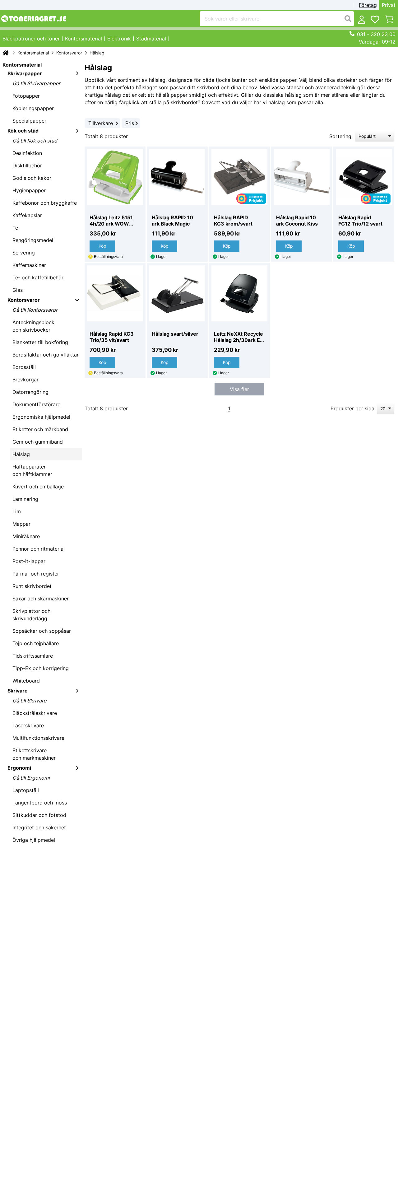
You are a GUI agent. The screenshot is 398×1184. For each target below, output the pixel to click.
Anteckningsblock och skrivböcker (33, 326)
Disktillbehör (27, 165)
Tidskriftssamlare (32, 656)
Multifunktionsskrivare (38, 738)
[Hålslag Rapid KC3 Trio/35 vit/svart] (115, 293)
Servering (23, 252)
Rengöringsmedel (32, 240)
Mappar (21, 524)
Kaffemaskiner (29, 265)
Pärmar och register (35, 574)
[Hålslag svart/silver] (177, 293)
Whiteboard (26, 681)
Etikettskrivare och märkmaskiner (34, 754)
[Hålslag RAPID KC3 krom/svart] (239, 177)
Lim (16, 511)
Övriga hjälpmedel (33, 840)
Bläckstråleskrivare (34, 713)
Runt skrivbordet (32, 586)
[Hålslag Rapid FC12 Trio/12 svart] (364, 177)
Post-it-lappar (28, 561)
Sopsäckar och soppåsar (41, 631)
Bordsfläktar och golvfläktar (45, 355)
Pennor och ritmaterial (38, 549)
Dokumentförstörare (36, 404)
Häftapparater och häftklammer (32, 470)
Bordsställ (24, 367)
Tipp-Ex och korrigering (40, 668)
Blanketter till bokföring (40, 342)
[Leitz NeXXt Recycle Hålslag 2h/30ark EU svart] (239, 293)
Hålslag (21, 454)
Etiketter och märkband (40, 429)
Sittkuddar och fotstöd (39, 815)
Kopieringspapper (33, 108)
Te (15, 228)
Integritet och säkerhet (39, 827)
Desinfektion (27, 153)
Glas (17, 290)
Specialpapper (29, 121)
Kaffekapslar (27, 215)
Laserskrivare (28, 725)
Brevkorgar (25, 379)
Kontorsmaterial (33, 52)
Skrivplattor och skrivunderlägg (31, 615)
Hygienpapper (29, 190)
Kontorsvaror (69, 52)
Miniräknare (26, 536)
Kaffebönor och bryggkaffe (44, 203)
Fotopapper (26, 96)
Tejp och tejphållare (35, 643)
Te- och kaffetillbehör (37, 277)
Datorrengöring (30, 392)
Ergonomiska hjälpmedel (41, 417)
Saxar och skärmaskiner (40, 598)
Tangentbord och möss (39, 802)
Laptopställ (25, 790)
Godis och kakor (31, 178)
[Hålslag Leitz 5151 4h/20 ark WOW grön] (115, 177)
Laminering (25, 499)
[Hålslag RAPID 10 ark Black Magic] (177, 177)
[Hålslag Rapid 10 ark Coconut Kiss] (302, 177)
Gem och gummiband (37, 442)
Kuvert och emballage (38, 486)
